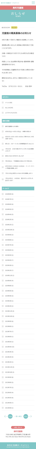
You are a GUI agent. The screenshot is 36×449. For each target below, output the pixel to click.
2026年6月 (9, 204)
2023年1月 (9, 362)
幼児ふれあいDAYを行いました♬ (14, 156)
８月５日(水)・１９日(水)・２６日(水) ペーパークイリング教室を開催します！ (19, 167)
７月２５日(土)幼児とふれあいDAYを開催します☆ (19, 173)
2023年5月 (9, 342)
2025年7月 (9, 245)
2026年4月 (9, 214)
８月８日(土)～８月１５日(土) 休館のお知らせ (18, 131)
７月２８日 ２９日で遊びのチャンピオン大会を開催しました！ (19, 150)
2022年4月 (9, 403)
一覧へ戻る (18, 416)
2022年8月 (9, 382)
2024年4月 (9, 296)
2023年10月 (9, 316)
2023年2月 (9, 357)
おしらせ (14, 27)
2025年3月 (9, 265)
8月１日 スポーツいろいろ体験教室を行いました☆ (19, 144)
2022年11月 (9, 367)
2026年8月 (9, 194)
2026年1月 (9, 225)
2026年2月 (9, 219)
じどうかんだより (10, 113)
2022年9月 (9, 377)
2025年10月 (9, 230)
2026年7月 (9, 199)
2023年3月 (9, 352)
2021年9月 (9, 408)
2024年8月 (9, 286)
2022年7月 (9, 387)
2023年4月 (9, 347)
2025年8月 (9, 240)
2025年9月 (9, 235)
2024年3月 (9, 301)
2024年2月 (9, 306)
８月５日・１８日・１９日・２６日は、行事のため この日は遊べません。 (19, 137)
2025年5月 (9, 255)
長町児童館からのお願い (12, 126)
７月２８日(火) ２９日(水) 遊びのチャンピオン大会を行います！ (19, 179)
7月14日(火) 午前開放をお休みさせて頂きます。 (18, 161)
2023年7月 (9, 331)
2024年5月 (9, 291)
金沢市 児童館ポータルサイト (18, 445)
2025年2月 (9, 270)
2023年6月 (9, 336)
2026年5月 (9, 209)
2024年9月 (9, 280)
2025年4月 (9, 260)
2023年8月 (9, 326)
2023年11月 (9, 311)
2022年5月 (9, 398)
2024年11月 (9, 275)
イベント (7, 102)
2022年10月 (9, 372)
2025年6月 (9, 250)
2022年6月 (9, 392)
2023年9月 (9, 321)
